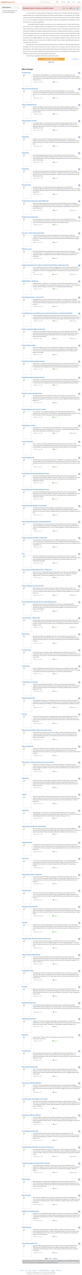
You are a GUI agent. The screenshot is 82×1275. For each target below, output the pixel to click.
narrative (24, 794)
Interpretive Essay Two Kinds (29, 120)
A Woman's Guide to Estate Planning (31, 954)
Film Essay (24, 922)
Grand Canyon (25, 136)
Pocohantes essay (26, 649)
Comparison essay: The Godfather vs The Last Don (35, 1099)
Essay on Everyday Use (27, 746)
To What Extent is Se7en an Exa (30, 682)
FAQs (30, 1270)
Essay (23, 553)
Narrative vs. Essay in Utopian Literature (32, 393)
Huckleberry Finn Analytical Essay (30, 1211)
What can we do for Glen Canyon (30, 88)
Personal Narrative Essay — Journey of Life (33, 297)
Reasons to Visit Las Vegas (29, 345)
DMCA (54, 1272)
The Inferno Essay (26, 890)
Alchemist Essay (26, 1179)
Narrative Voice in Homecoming (30, 217)
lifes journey (25, 1034)
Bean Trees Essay (26, 1195)
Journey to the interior (27, 441)
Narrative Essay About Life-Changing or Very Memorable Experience (39, 601)
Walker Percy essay (27, 249)
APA (46, 1258)
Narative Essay (25, 633)
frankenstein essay (27, 1227)
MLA (50, 1258)
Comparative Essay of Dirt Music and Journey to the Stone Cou (38, 1147)
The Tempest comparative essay (30, 1131)
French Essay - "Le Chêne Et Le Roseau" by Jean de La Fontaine (38, 762)
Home (63, 2)
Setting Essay (25, 778)
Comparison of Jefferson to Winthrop (31, 1115)
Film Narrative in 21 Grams (28, 425)
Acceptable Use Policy (43, 1270)
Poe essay (24, 714)
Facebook (58, 1270)
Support (35, 1270)
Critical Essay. (25, 810)
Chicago (55, 1258)
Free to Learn (25, 858)
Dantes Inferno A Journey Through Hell (32, 874)
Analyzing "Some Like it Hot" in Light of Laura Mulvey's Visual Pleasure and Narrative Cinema (45, 265)
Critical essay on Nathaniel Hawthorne (31, 1083)
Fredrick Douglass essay (28, 457)
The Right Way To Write (28, 970)
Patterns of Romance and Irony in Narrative (33, 585)
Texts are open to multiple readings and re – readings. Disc (37, 569)
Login (79, 2)
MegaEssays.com (8, 2)
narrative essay (26, 666)
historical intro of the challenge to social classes (34, 505)
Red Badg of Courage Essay (29, 1002)
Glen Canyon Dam (26, 184)
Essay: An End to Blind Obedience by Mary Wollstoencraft (36, 521)
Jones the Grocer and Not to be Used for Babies (34, 826)
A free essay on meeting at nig (29, 1243)
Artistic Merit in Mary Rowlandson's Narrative (33, 361)
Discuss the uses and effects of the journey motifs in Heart (36, 730)
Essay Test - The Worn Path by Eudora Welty (33, 233)
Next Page (75, 59)
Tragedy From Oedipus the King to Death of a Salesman (36, 1163)
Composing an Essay (27, 842)
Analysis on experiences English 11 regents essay (34, 537)
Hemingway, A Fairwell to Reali (29, 906)
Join (73, 2)
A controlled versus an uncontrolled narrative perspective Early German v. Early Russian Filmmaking (47, 313)
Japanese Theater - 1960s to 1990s (31, 617)
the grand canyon (26, 72)
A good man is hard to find (28, 698)
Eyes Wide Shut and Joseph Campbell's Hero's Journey (35, 473)
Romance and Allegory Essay (29, 104)
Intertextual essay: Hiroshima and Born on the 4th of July (36, 938)
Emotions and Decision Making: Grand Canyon (33, 329)
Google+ (53, 1270)
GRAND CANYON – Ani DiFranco (30, 281)
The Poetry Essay (26, 1050)
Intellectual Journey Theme (29, 1018)
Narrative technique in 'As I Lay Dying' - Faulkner (34, 409)
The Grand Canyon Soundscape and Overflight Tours (35, 200)
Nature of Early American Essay (30, 1066)
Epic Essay (24, 986)
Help (68, 2)
